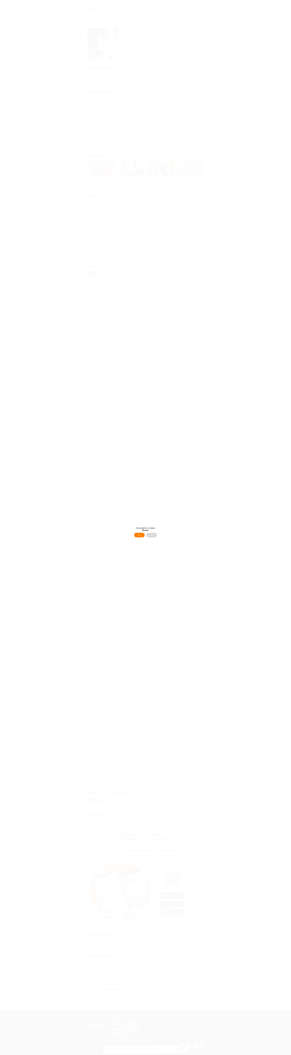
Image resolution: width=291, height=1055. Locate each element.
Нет (151, 535)
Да (139, 535)
